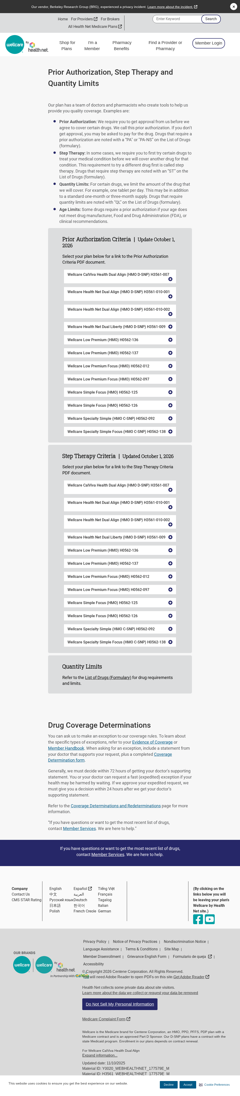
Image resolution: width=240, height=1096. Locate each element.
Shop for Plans (67, 45)
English (55, 888)
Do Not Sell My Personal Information (120, 1004)
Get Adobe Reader (191, 977)
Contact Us (21, 894)
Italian (103, 905)
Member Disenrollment (102, 956)
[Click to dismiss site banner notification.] (233, 6)
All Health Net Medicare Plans (95, 26)
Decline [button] (169, 1084)
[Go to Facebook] (197, 919)
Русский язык (61, 900)
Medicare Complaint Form (106, 1019)
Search (211, 19)
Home (63, 19)
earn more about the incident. (172, 7)
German (104, 911)
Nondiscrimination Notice (185, 941)
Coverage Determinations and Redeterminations (116, 805)
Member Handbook (66, 748)
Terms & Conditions (141, 949)
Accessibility (93, 964)
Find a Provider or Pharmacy (165, 45)
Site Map (171, 949)
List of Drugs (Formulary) (108, 677)
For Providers (84, 19)
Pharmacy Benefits (121, 45)
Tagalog (105, 900)
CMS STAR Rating (26, 900)
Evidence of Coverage (152, 742)
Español (83, 888)
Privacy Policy (94, 941)
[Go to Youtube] (209, 919)
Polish (54, 911)
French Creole (85, 911)
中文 (53, 894)
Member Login (208, 43)
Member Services (79, 828)
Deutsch (80, 900)
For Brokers (110, 19)
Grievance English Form (146, 956)
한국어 (79, 905)
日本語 (55, 905)
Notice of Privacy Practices (135, 941)
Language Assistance (101, 949)
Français (105, 894)
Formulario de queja (192, 956)
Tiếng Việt (106, 888)
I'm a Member (92, 45)
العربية (79, 894)
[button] (214, 1085)
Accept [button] (188, 1084)
